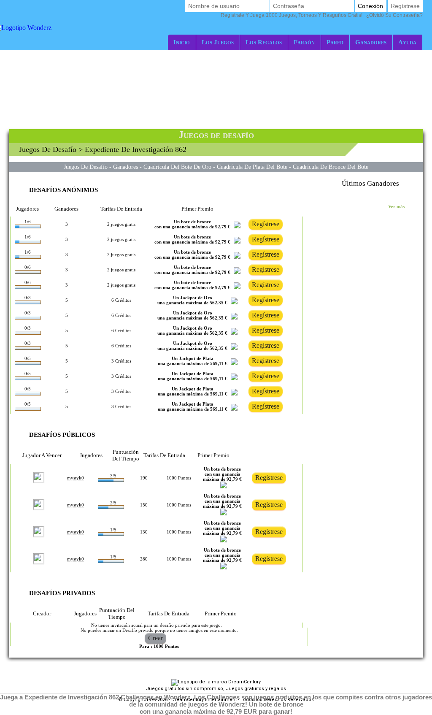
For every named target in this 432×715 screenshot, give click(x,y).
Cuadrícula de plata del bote (252, 166)
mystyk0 (75, 477)
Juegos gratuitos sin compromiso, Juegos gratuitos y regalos (216, 688)
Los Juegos (218, 42)
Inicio (181, 42)
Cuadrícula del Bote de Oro (177, 166)
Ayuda (407, 42)
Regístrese (405, 6)
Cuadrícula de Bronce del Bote (330, 166)
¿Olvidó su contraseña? (322, 15)
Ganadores (370, 42)
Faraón (304, 42)
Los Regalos (264, 42)
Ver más (396, 206)
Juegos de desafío (47, 149)
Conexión (370, 6)
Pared (335, 42)
